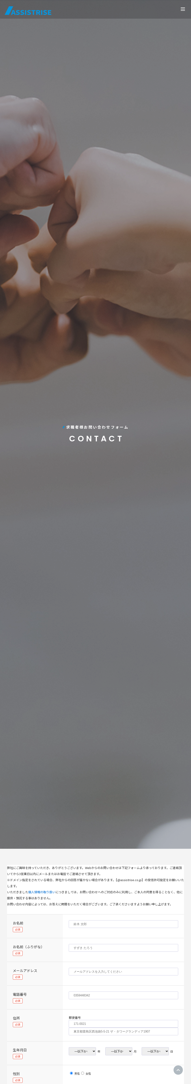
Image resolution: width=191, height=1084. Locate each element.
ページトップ (178, 1070)
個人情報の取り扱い (41, 892)
